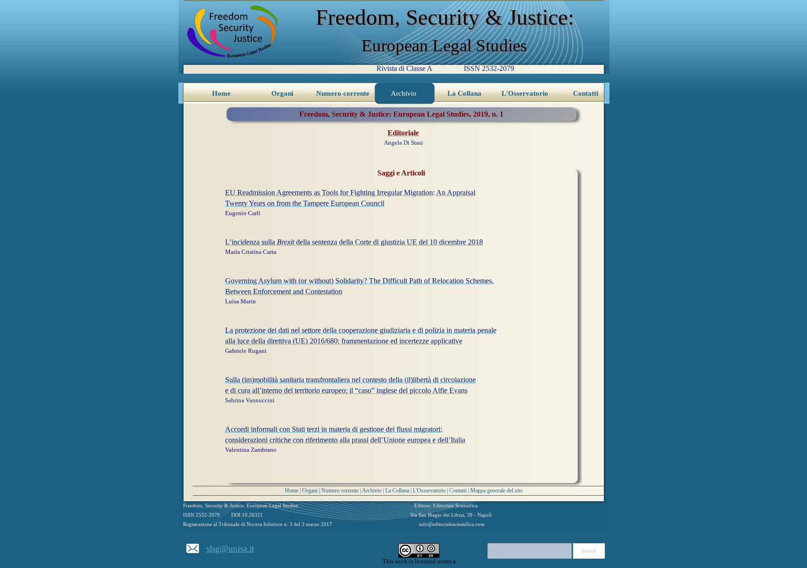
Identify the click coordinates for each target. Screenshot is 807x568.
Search (589, 551)
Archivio (372, 490)
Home (291, 490)
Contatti (458, 490)
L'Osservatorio (429, 490)
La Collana (397, 490)
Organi (310, 490)
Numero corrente (340, 490)
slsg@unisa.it (230, 549)
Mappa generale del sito (496, 490)
